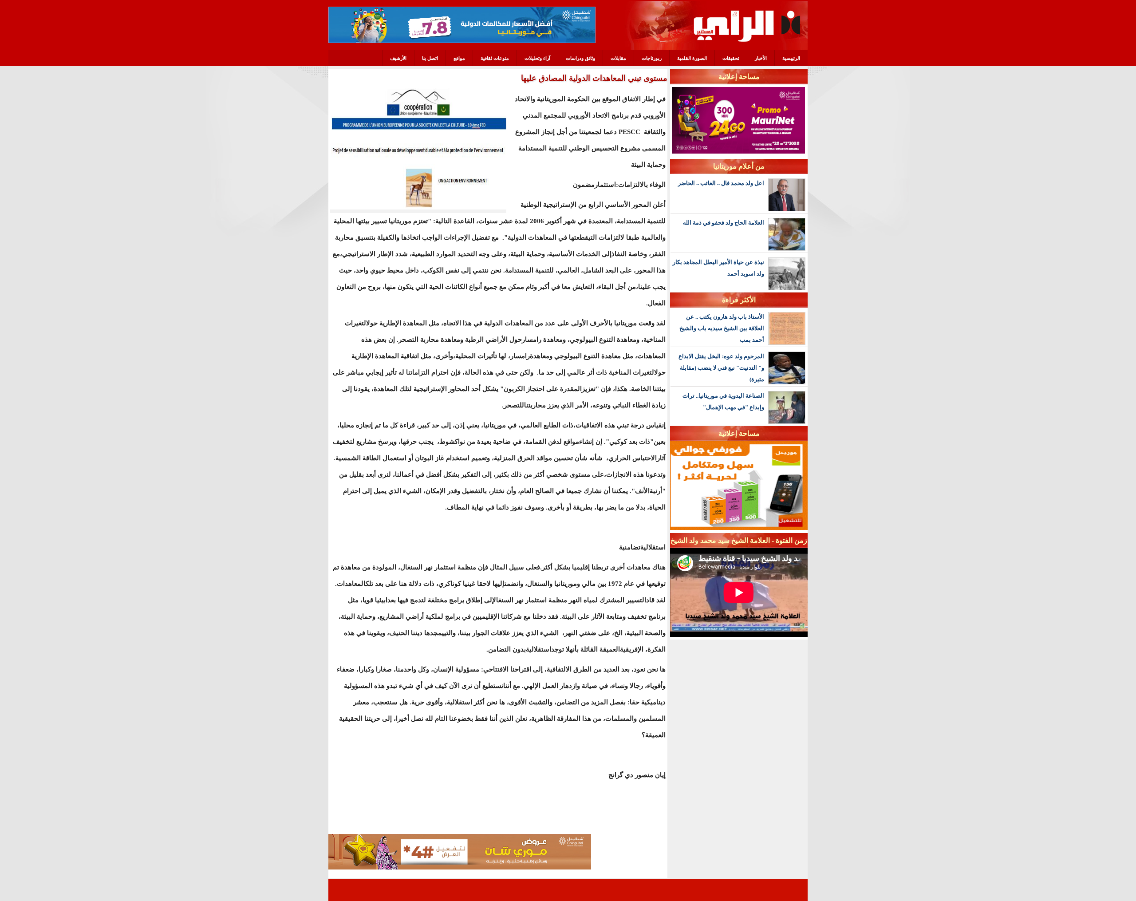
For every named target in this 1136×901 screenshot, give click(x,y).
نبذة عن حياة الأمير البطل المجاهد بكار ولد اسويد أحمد (718, 268)
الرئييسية (791, 58)
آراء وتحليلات (537, 58)
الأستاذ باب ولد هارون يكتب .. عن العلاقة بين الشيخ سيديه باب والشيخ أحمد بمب (721, 328)
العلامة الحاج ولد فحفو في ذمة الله (723, 222)
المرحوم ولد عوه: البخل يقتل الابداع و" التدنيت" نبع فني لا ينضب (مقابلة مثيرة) (721, 368)
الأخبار (761, 58)
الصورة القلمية (692, 58)
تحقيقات (730, 58)
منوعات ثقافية (495, 58)
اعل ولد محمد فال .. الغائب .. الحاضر (721, 183)
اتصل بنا (430, 58)
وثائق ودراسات (580, 58)
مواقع (459, 58)
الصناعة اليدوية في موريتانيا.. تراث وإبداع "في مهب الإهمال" (723, 401)
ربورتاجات (652, 58)
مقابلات (618, 58)
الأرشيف (398, 58)
